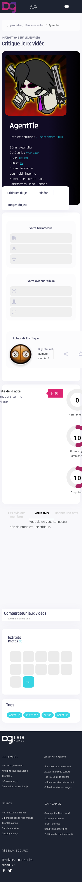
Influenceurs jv (9, 781)
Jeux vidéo (10, 757)
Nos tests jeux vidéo (12, 765)
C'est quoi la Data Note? (57, 813)
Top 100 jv (7, 776)
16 (21, 163)
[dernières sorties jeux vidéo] (33, 6)
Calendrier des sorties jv (15, 786)
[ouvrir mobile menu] (67, 6)
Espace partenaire (54, 818)
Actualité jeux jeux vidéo (15, 771)
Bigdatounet (45, 349)
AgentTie (14, 715)
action (23, 158)
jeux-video (32, 715)
